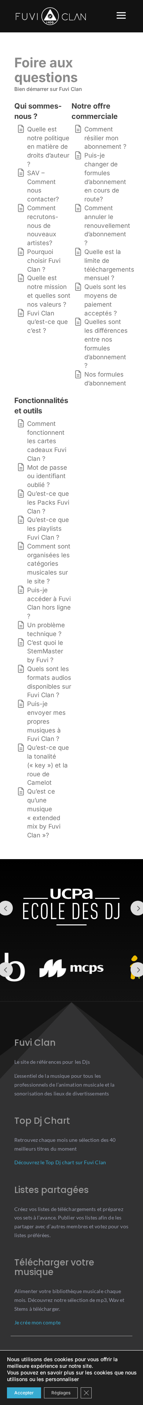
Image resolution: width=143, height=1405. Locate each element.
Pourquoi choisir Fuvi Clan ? (43, 260)
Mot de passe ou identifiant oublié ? (47, 476)
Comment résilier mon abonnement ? (105, 138)
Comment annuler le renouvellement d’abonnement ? (107, 225)
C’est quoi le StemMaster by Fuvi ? (45, 651)
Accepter (24, 1392)
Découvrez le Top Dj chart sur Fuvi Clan (60, 1162)
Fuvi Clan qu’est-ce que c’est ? (47, 322)
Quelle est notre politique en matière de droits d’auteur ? (48, 147)
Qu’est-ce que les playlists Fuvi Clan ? (48, 528)
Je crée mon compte (37, 1322)
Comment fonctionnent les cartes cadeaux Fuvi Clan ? (46, 441)
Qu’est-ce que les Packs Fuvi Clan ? (48, 502)
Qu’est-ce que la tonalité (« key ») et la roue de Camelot (48, 765)
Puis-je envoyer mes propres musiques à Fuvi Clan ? (46, 721)
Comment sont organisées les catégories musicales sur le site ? (48, 564)
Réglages (60, 1392)
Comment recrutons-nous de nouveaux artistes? (42, 225)
